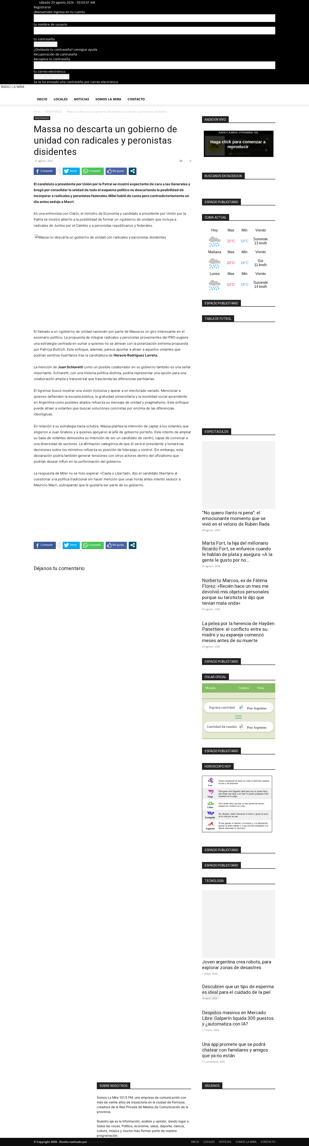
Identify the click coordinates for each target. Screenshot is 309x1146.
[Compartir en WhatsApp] (93, 171)
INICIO (42, 99)
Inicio (37, 111)
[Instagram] (111, 2)
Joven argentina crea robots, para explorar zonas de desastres (236, 964)
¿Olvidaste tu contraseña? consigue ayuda (65, 49)
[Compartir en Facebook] (45, 171)
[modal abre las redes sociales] (132, 171)
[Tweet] (71, 171)
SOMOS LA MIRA (108, 99)
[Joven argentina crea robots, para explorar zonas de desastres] (238, 924)
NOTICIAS (81, 99)
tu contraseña (44, 39)
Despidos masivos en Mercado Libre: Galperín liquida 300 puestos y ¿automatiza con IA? (238, 1018)
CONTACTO (136, 99)
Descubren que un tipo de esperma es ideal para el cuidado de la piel (238, 989)
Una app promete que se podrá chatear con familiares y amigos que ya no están (235, 1050)
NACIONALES (53, 111)
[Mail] (114, 2)
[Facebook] (107, 2)
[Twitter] (117, 2)
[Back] (125, 2)
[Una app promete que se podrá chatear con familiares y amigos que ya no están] (211, 1049)
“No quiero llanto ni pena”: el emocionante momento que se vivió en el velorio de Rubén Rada (235, 518)
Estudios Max (96, 1142)
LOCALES (61, 99)
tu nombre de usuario (50, 24)
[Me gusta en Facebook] (116, 171)
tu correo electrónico (49, 71)
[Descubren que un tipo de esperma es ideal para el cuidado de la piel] (211, 992)
